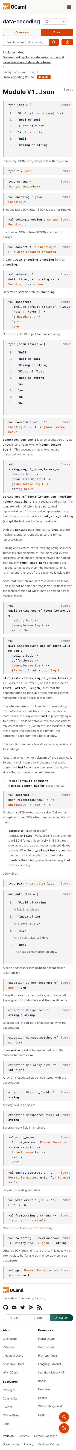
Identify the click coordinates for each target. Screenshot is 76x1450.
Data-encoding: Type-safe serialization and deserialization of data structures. (33, 60)
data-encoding (21, 21)
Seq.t (12, 432)
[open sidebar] (64, 1428)
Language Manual (49, 1364)
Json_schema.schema (24, 186)
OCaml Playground (50, 1406)
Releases (8, 1347)
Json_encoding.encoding (36, 252)
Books (42, 1381)
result (40, 1220)
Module (43, 76)
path (11, 987)
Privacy (28, 1444)
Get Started (46, 1347)
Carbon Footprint (45, 1436)
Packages (9, 1390)
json (49, 113)
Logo (41, 1414)
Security (24, 1436)
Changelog (10, 1338)
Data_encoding (13, 77)
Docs (57, 32)
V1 (26, 77)
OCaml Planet (12, 1415)
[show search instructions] (67, 42)
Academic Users (13, 1364)
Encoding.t (17, 202)
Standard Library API (52, 1372)
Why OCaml (10, 1372)
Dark (39, 1317)
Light (16, 1317)
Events (7, 1407)
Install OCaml (46, 1338)
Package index (13, 52)
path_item (37, 883)
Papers (42, 1398)
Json (32, 77)
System (63, 1317)
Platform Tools (48, 1355)
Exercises (44, 1389)
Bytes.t (20, 670)
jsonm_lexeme (54, 427)
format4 (64, 1177)
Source (68, 89)
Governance (11, 1444)
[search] (64, 1417)
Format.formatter (54, 1142)
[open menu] (69, 7)
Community (10, 1398)
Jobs (6, 1424)
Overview (22, 32)
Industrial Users (13, 1355)
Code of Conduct (50, 1444)
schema (52, 219)
